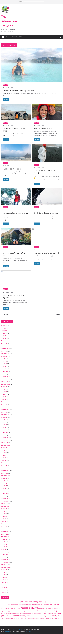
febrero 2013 (4, 554)
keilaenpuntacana (41, 611)
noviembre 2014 (5, 501)
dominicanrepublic (32, 602)
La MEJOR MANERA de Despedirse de (18, 90)
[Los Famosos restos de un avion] (16, 112)
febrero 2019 (4, 371)
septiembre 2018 (5, 384)
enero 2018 (4, 404)
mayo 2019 (4, 363)
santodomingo (8, 616)
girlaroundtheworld (6, 604)
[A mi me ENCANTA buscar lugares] (16, 278)
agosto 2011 (4, 587)
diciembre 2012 (5, 559)
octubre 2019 (4, 351)
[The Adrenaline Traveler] (3, 37)
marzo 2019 (4, 369)
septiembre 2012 (5, 567)
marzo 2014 (4, 521)
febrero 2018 (4, 402)
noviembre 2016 (5, 440)
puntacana (44, 613)
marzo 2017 (4, 430)
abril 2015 (3, 488)
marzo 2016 (4, 460)
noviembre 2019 (5, 348)
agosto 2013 (4, 539)
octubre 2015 (4, 473)
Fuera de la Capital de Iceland (46, 253)
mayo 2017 (4, 425)
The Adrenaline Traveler (9, 21)
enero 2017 (4, 435)
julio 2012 (3, 572)
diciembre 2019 (5, 346)
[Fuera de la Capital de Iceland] (47, 236)
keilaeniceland (13, 611)
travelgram (21, 618)
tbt (28, 616)
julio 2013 (3, 541)
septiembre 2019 (5, 353)
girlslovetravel (28, 604)
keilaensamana (5, 613)
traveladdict (4, 618)
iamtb (55, 604)
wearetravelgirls (42, 618)
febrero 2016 (4, 463)
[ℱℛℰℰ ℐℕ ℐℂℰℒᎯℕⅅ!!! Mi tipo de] (47, 153)
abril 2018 (3, 397)
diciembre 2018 (5, 376)
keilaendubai (6, 611)
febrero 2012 (4, 585)
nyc (35, 613)
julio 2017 (3, 419)
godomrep (48, 604)
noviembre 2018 (5, 379)
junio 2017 (4, 422)
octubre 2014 (4, 503)
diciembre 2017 (5, 407)
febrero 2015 (4, 493)
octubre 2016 (4, 442)
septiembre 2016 (5, 445)
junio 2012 (4, 575)
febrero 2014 (4, 524)
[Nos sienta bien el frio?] (47, 112)
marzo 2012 (4, 582)
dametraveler (17, 602)
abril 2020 (3, 336)
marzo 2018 (4, 399)
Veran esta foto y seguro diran (15, 213)
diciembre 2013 (5, 529)
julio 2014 (3, 511)
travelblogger (12, 618)
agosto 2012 (4, 569)
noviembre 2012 (5, 562)
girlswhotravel (39, 604)
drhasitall (49, 602)
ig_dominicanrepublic (13, 608)
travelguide (28, 618)
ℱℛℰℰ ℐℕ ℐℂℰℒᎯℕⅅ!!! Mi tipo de (46, 171)
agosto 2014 (4, 508)
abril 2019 (3, 366)
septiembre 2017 (5, 414)
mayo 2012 (4, 577)
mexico (25, 613)
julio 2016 (3, 450)
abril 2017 (3, 427)
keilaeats (50, 608)
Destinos (14, 37)
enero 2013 (4, 557)
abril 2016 (3, 458)
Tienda (21, 37)
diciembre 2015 (5, 468)
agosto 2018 (4, 386)
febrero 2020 (4, 341)
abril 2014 (3, 519)
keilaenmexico (22, 611)
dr (43, 602)
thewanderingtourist (45, 616)
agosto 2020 (4, 325)
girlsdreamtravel (16, 604)
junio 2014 (4, 514)
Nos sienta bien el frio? (43, 128)
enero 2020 (4, 343)
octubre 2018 (4, 381)
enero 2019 (4, 374)
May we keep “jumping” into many (15, 254)
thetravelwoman (34, 616)
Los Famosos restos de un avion (14, 129)
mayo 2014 (4, 516)
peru (38, 613)
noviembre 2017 (5, 409)
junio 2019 (4, 361)
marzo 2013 (4, 552)
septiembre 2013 (5, 536)
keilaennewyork (30, 611)
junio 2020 (4, 330)
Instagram (5, 84)
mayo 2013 (4, 547)
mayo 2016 (4, 455)
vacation (34, 618)
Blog (7, 37)
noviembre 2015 (5, 470)
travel (56, 616)
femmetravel (56, 602)
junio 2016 (4, 452)
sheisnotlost (19, 616)
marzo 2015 (4, 491)
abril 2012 (3, 580)
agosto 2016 (4, 447)
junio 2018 (4, 391)
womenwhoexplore (54, 618)
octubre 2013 (4, 534)
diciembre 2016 (5, 437)
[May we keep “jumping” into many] (16, 236)
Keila (12, 87)
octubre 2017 (4, 412)
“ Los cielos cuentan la (12, 168)
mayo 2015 (4, 486)
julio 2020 (3, 328)
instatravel (42, 608)
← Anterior (4, 314)
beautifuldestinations (6, 602)
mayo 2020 (4, 333)
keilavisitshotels (16, 613)
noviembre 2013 (5, 531)
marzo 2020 (4, 338)
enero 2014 (4, 526)
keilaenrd (52, 611)
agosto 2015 (4, 478)
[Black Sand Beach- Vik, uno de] (47, 196)
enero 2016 (4, 465)
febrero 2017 (4, 432)
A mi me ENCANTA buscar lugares (13, 296)
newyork (30, 613)
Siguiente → (58, 314)
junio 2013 (4, 544)
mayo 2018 (4, 394)
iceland (3, 608)
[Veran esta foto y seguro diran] (16, 196)
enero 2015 (4, 496)
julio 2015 (3, 480)
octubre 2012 (4, 564)
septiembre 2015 (5, 475)
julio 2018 (3, 389)
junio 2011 (4, 592)
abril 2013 (3, 549)
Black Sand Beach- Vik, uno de (46, 213)
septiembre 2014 (5, 506)
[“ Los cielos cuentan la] (16, 152)
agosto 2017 (4, 417)
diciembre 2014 (5, 498)
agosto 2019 (4, 356)
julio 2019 (3, 358)
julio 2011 (3, 590)
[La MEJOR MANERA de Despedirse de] (31, 65)
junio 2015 (4, 483)
